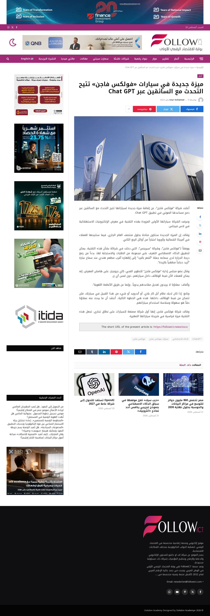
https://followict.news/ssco (171, 326)
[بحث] (8, 58)
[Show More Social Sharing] (129, 109)
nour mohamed (176, 100)
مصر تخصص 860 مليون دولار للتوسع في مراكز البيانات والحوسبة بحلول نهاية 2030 (185, 403)
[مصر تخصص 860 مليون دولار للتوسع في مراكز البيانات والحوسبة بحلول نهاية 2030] (183, 384)
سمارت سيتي (100, 58)
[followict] (175, 42)
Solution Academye (186, 610)
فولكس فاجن (139, 339)
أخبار (176, 58)
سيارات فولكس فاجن (158, 339)
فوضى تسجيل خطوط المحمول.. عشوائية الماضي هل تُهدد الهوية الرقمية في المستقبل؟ (37, 415)
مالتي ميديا (68, 58)
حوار (154, 58)
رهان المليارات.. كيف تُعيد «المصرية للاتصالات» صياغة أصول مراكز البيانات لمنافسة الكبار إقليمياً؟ (36, 436)
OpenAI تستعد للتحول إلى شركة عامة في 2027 (97, 402)
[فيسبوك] (200, 217)
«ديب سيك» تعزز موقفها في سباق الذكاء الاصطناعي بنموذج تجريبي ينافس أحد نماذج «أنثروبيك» (140, 405)
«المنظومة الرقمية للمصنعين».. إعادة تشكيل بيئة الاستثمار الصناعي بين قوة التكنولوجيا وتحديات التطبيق (35, 422)
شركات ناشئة (121, 58)
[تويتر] (200, 225)
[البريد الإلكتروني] (200, 250)
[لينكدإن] (200, 233)
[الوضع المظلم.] (13, 42)
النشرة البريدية (47, 58)
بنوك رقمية (140, 58)
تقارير (165, 58)
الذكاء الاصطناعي (180, 339)
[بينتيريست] (200, 242)
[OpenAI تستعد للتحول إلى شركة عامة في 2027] (94, 384)
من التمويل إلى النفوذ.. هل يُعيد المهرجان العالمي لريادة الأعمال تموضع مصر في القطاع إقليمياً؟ (37, 408)
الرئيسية (189, 58)
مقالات (84, 58)
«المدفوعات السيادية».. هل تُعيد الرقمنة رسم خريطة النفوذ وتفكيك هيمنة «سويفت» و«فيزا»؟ (36, 429)
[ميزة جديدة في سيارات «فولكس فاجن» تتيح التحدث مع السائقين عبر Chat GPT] (138, 158)
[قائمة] (201, 59)
